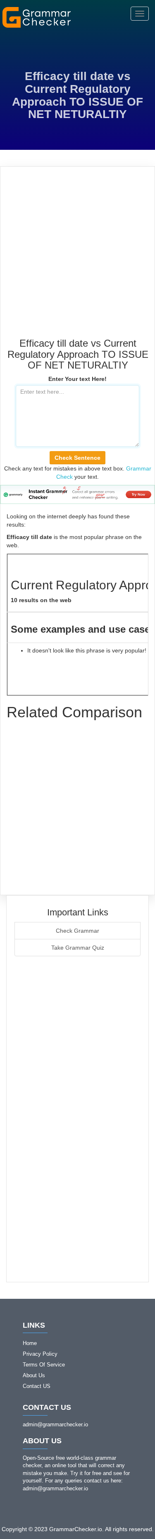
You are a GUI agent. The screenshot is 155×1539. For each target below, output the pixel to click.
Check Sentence (77, 457)
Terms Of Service (44, 1365)
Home (30, 1343)
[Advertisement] (77, 256)
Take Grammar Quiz (77, 947)
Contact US (36, 1386)
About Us (34, 1375)
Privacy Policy (40, 1354)
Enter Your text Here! (77, 379)
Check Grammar (77, 930)
